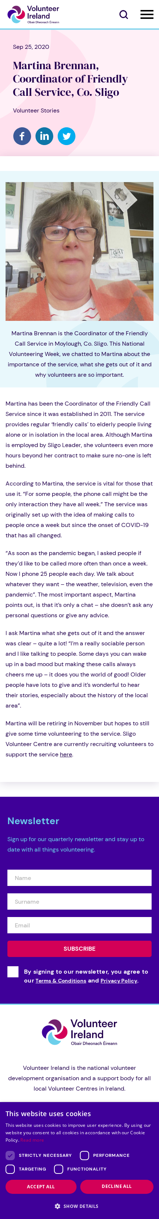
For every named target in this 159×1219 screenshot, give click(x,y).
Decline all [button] (117, 1186)
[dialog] (79, 1160)
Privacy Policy (119, 980)
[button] (79, 1206)
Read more (32, 1140)
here (66, 754)
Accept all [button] (41, 1186)
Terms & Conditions (60, 980)
